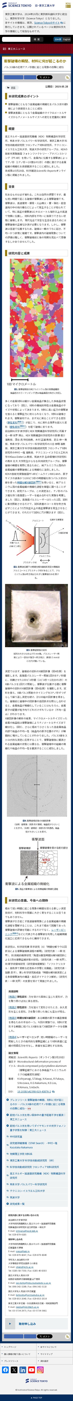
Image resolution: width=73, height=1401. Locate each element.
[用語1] (12, 996)
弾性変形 (15, 422)
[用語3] (12, 1018)
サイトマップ (46, 1354)
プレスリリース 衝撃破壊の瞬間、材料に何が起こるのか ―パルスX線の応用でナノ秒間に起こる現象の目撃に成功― (37, 1104)
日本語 (58, 39)
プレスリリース (11, 1360)
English (66, 39)
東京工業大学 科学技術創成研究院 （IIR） (32, 1160)
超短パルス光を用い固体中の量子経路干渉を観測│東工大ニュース (38, 1117)
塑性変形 (18, 426)
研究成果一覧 (17, 1203)
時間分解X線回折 (29, 482)
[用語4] (12, 1037)
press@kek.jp (23, 1251)
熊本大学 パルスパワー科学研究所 (28, 1184)
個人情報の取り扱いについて (17, 1354)
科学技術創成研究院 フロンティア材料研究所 (34, 1167)
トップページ (10, 1346)
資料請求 (44, 1360)
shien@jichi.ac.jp (24, 1266)
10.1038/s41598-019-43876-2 (34, 1091)
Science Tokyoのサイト (47, 22)
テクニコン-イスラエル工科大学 (27, 1190)
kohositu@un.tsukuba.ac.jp (30, 1294)
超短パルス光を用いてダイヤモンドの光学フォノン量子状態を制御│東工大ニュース (38, 1128)
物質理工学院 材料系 (21, 1154)
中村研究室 (16, 1136)
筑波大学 (15, 1197)
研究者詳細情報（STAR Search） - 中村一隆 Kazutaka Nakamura (33, 1145)
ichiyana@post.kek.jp (27, 1230)
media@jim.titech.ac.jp (27, 1306)
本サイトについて (48, 1346)
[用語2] (12, 1007)
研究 (13, 87)
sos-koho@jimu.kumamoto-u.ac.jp (33, 1282)
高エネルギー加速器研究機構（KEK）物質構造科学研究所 (37, 1175)
